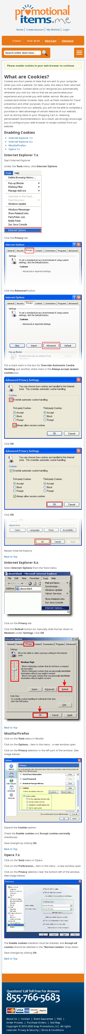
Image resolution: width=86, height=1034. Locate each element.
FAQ (59, 1018)
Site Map (55, 1022)
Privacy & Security (28, 1030)
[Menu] (79, 53)
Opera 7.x (14, 149)
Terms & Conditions (52, 1030)
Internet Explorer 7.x (21, 137)
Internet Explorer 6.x (21, 141)
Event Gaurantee (43, 1018)
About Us (11, 1018)
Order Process (14, 1022)
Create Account (35, 29)
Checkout (67, 40)
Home (19, 29)
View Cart (50, 40)
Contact (25, 1018)
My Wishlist (53, 29)
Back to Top (10, 556)
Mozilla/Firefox (17, 145)
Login (66, 29)
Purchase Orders (36, 1022)
